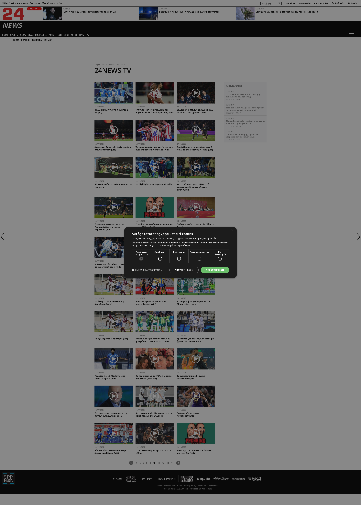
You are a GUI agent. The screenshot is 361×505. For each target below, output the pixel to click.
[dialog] (180, 252)
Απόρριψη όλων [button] (184, 270)
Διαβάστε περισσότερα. (178, 245)
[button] (147, 270)
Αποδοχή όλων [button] (215, 270)
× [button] (232, 230)
